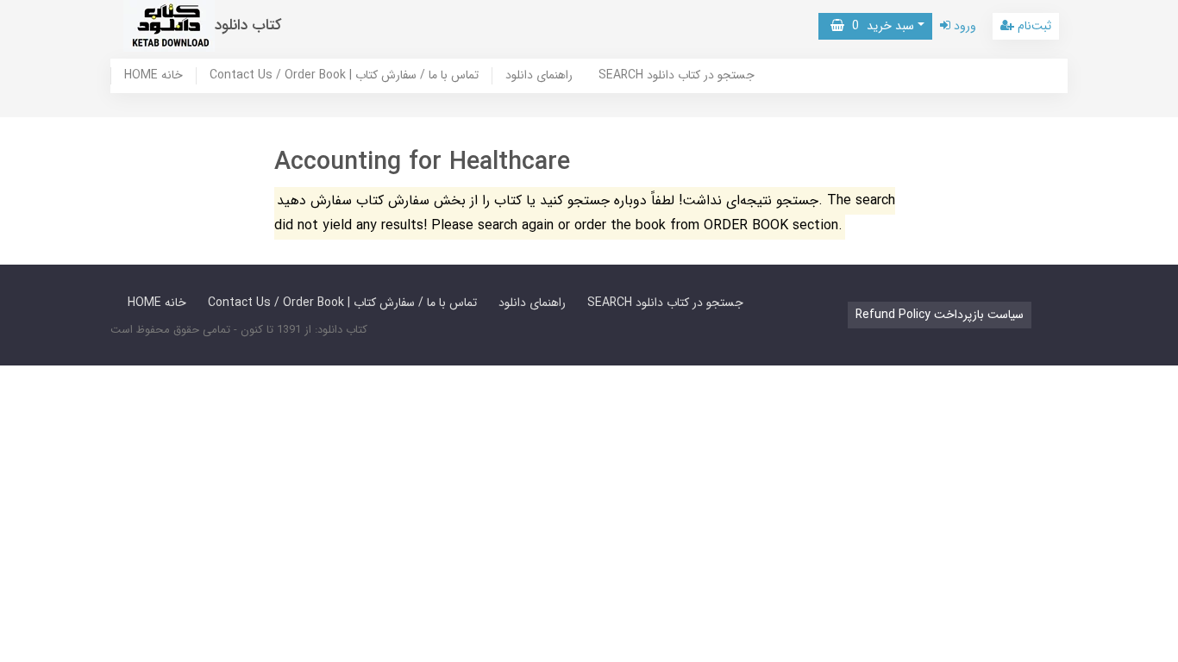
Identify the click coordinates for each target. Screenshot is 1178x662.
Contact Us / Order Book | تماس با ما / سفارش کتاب (344, 75)
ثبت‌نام (1032, 25)
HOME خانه (153, 75)
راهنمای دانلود (539, 75)
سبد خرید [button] (879, 25)
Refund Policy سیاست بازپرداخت (939, 314)
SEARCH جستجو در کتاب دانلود (676, 75)
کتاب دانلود (248, 25)
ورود (963, 25)
